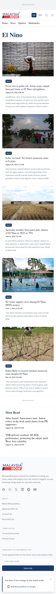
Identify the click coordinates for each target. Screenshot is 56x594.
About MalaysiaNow (11, 503)
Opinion (22, 23)
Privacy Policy (8, 538)
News (13, 23)
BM (40, 15)
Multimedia (34, 23)
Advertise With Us (10, 509)
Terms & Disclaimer (10, 533)
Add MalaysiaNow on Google (23, 586)
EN (34, 15)
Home (5, 23)
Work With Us (8, 519)
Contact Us (7, 514)
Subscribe (28, 568)
